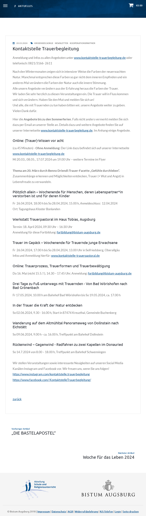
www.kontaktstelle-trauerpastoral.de (75, 255)
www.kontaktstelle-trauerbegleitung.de (100, 58)
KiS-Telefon (106, 511)
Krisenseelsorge (44, 43)
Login (118, 511)
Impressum (43, 511)
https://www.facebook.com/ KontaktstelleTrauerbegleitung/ (52, 380)
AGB (70, 511)
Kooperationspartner (82, 43)
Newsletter (62, 43)
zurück (17, 399)
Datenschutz (59, 511)
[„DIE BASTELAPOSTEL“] (73, 431)
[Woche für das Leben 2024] (73, 455)
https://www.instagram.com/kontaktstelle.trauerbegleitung (51, 374)
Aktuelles (25, 6)
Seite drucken (131, 511)
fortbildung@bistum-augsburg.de (78, 232)
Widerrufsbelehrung (86, 511)
